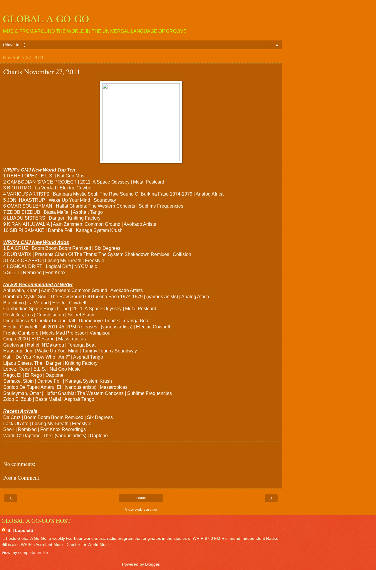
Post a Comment (21, 477)
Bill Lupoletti (20, 530)
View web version (141, 509)
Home (141, 498)
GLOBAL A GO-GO (46, 18)
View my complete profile (24, 552)
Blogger (152, 564)
